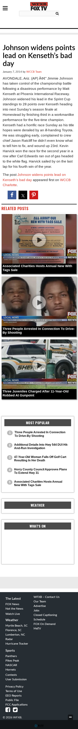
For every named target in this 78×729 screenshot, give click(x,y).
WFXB (39, 6)
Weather (11, 620)
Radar (9, 639)
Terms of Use (13, 691)
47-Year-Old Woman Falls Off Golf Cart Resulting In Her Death (40, 458)
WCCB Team (34, 72)
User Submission (16, 679)
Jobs (36, 610)
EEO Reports (13, 695)
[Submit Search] (57, 13)
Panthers (11, 656)
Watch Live (12, 613)
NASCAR (11, 665)
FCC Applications (16, 704)
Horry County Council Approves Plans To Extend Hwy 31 (40, 471)
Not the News (14, 608)
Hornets (10, 669)
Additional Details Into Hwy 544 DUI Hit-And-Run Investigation (41, 446)
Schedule (39, 619)
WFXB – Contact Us (46, 597)
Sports (10, 650)
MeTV (37, 628)
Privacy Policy (14, 686)
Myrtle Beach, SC (16, 625)
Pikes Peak (12, 660)
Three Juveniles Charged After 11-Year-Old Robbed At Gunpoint (36, 393)
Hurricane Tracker (16, 643)
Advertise (40, 606)
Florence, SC (13, 630)
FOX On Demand (45, 624)
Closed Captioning (45, 615)
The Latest (13, 598)
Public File (12, 700)
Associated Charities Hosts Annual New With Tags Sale (37, 268)
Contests (11, 674)
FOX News (12, 604)
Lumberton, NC (15, 634)
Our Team (40, 601)
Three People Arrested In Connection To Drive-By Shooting (39, 331)
